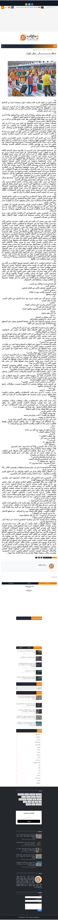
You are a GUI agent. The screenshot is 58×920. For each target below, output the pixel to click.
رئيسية (54, 49)
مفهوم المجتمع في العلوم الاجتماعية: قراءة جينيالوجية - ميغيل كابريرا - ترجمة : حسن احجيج (26, 697)
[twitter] (29, 4)
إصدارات (38, 739)
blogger (47, 583)
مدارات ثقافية (42, 565)
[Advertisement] (29, 20)
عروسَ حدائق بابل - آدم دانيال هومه (11, 7)
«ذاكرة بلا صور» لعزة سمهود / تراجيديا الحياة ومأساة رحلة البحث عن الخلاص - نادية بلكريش (25, 856)
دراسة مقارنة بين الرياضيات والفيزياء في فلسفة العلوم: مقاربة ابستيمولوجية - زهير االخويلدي (26, 665)
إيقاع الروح (38, 744)
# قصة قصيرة (48, 557)
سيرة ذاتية (38, 760)
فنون (39, 772)
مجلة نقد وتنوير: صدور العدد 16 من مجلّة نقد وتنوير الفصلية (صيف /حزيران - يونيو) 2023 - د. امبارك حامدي (25, 724)
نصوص (38, 780)
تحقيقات (38, 747)
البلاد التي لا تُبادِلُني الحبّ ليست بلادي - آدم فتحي (39, 7)
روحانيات (38, 754)
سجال (39, 757)
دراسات (38, 752)
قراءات (38, 775)
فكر (39, 770)
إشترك (28, 821)
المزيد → (40, 888)
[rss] (26, 4)
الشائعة (29, 647)
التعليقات (20, 647)
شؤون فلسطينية (36, 762)
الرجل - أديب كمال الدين (30, 670)
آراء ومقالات (37, 734)
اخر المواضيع (37, 647)
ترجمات (38, 749)
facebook (10, 583)
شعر (21, 7)
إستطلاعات (37, 737)
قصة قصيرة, (52, 56)
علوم (39, 767)
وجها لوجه (38, 783)
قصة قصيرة (49, 49)
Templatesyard (22, 917)
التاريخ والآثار (37, 742)
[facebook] (32, 4)
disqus (29, 583)
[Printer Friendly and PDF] (40, 557)
